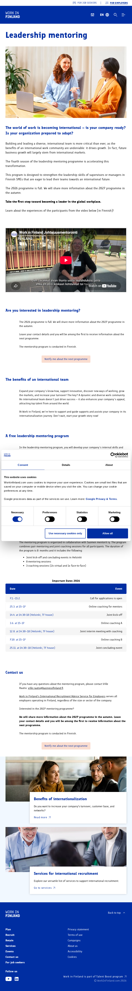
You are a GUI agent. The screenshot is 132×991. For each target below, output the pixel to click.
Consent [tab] (23, 464)
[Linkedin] (17, 979)
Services (11, 946)
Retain (9, 940)
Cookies (72, 957)
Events (10, 951)
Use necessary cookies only (65, 533)
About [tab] (109, 464)
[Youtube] (9, 979)
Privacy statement (78, 929)
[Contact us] (92, 14)
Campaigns (74, 940)
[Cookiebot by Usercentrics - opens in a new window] (113, 455)
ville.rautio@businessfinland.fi (45, 688)
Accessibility (75, 951)
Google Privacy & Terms (101, 498)
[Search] (115, 14)
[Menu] (123, 15)
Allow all (107, 533)
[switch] (50, 519)
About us (73, 946)
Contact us (12, 957)
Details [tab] (66, 464)
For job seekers (15, 962)
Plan (8, 929)
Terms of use (75, 935)
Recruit (10, 935)
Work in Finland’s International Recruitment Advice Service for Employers (62, 696)
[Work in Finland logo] (13, 15)
